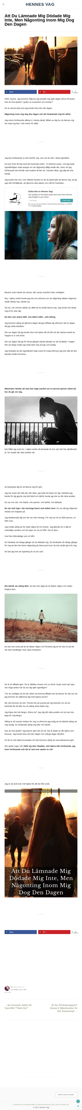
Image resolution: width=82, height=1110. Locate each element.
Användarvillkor (30, 1105)
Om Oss (55, 1105)
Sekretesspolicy (43, 1105)
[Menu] (3, 4)
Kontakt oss (64, 1105)
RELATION (8, 992)
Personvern (17, 1105)
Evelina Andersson (18, 987)
